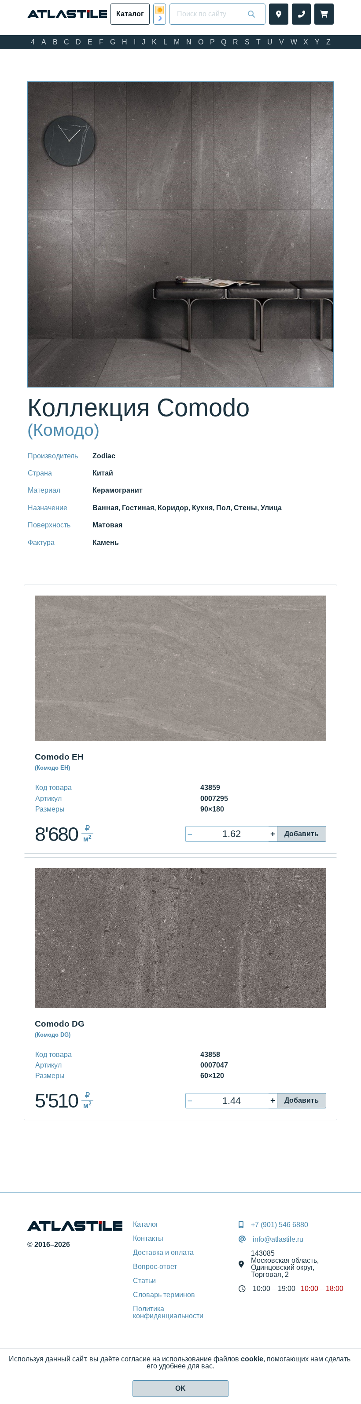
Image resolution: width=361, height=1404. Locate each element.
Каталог (145, 1224)
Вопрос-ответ (155, 1266)
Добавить (301, 833)
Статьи (144, 1280)
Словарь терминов (164, 1294)
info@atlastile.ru (278, 1239)
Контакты (148, 1238)
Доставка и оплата (163, 1252)
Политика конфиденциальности (168, 1312)
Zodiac (103, 456)
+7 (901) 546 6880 (279, 1224)
